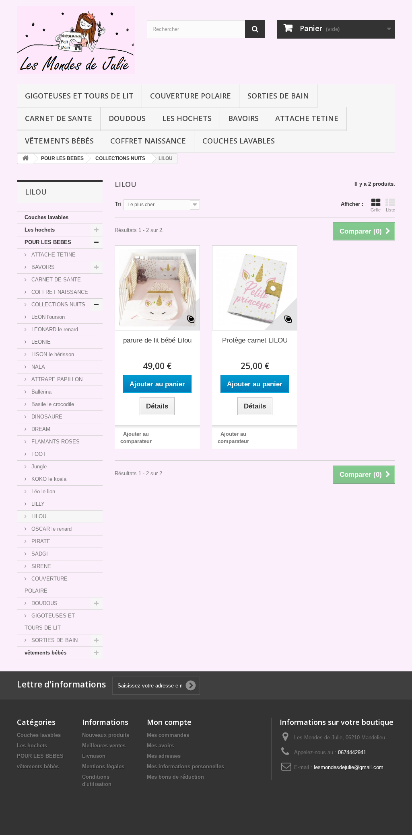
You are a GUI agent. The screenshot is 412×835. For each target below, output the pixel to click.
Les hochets (187, 118)
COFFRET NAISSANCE (148, 141)
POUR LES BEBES (48, 242)
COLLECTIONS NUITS (57, 305)
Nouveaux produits (105, 735)
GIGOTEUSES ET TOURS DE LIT (79, 96)
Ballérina (41, 392)
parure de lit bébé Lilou (157, 340)
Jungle (38, 467)
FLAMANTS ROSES (55, 442)
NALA (37, 367)
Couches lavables (238, 141)
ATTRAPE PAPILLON (56, 379)
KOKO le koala (48, 479)
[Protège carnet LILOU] (254, 287)
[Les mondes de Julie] (76, 40)
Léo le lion (42, 491)
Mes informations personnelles (185, 766)
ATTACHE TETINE (306, 118)
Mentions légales (103, 766)
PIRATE (40, 541)
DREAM (40, 429)
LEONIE (40, 342)
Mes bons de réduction (175, 777)
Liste (390, 209)
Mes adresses (164, 756)
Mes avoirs (160, 746)
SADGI (39, 554)
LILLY (37, 504)
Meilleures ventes (104, 746)
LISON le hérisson (52, 354)
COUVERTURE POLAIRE (190, 96)
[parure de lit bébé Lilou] (157, 287)
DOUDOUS (127, 118)
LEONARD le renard (54, 329)
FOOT (38, 454)
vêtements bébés (59, 141)
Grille (376, 209)
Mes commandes (168, 735)
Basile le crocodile (52, 404)
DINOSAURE (46, 417)
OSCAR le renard (51, 529)
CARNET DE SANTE (58, 118)
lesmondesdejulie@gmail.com (348, 767)
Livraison (93, 756)
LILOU (38, 516)
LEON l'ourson (47, 317)
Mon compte (169, 722)
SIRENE (40, 566)
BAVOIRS (243, 118)
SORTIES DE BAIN (278, 96)
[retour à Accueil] (25, 159)
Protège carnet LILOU (255, 340)
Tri (118, 204)
